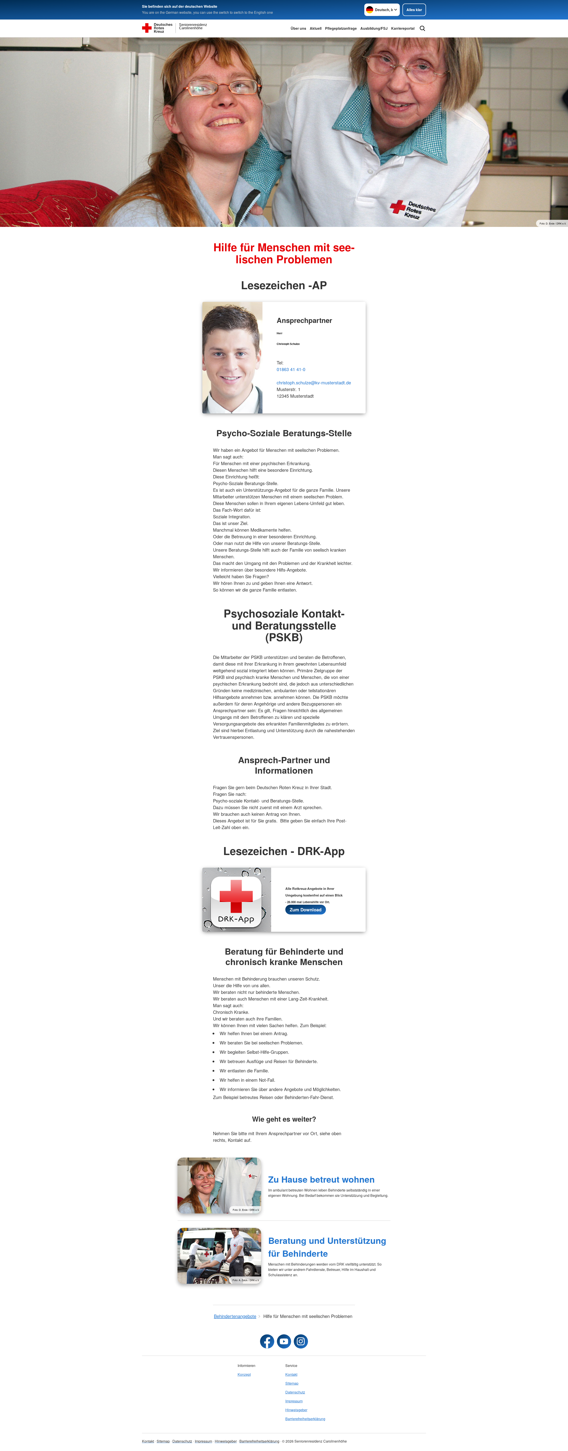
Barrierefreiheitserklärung (305, 1418)
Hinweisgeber (296, 1409)
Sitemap (291, 1383)
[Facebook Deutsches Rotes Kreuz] (267, 1341)
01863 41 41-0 (291, 369)
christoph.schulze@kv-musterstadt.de (314, 382)
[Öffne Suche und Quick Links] (422, 28)
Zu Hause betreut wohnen (321, 1179)
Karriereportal (402, 28)
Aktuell (315, 28)
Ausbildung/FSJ (374, 28)
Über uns (298, 28)
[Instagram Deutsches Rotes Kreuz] (301, 1341)
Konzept (244, 1374)
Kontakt (291, 1374)
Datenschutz (295, 1392)
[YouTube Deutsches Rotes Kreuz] (284, 1341)
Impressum (294, 1401)
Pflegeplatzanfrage (341, 28)
